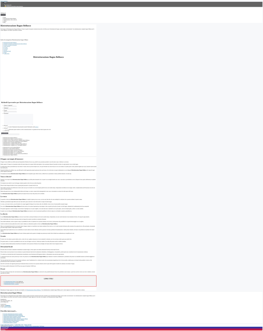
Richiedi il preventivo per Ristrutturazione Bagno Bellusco (15, 43)
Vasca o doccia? (7, 46)
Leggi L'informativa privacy (7, 324)
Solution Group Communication (32, 326)
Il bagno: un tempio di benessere (10, 45)
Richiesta (6, 113)
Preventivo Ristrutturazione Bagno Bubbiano (13, 315)
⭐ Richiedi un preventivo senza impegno (14, 6)
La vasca (5, 47)
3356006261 (7, 305)
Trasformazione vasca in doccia (10, 19)
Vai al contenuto (4, 1)
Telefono (6, 108)
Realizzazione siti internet (18, 326)
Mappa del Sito (27, 324)
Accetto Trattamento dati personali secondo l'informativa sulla (23, 126)
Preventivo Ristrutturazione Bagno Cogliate (12, 313)
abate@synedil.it (7, 306)
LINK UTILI (6, 53)
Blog (4, 22)
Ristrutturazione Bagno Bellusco (10, 42)
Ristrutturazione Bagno (11, 281)
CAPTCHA (6, 130)
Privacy (6, 125)
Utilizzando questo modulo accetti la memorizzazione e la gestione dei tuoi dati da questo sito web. (29, 129)
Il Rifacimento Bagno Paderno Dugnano (12, 317)
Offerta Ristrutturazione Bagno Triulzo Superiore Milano (15, 318)
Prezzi (5, 52)
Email (5, 110)
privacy (36, 126)
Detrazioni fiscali (7, 51)
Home (4, 17)
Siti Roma (42, 326)
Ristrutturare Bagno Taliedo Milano (11, 321)
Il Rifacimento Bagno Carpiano (10, 322)
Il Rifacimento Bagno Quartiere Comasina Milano (14, 316)
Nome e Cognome (8, 105)
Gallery (5, 21)
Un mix (5, 49)
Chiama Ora (8, 5)
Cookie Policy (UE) (19, 324)
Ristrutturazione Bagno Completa (11, 284)
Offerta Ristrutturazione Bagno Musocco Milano (13, 320)
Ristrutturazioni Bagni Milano (9, 18)
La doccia (6, 48)
